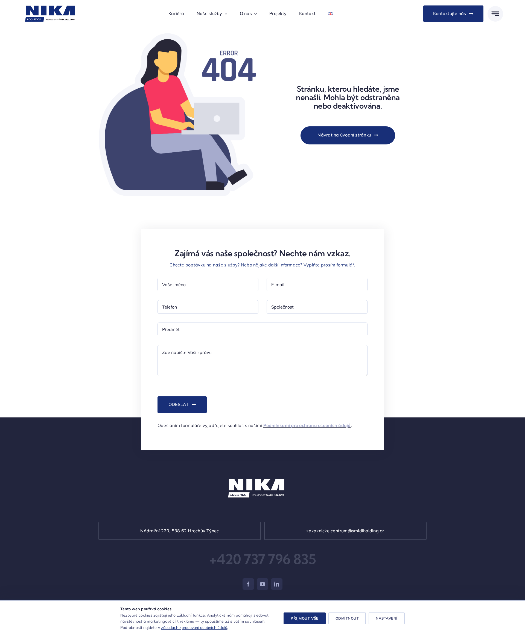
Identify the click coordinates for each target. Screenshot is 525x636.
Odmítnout (347, 618)
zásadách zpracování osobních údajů (194, 627)
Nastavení (387, 618)
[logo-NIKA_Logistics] (50, 4)
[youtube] (262, 584)
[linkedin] (276, 584)
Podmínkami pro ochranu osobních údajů (307, 425)
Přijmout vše (304, 618)
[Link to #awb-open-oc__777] (495, 14)
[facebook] (248, 584)
